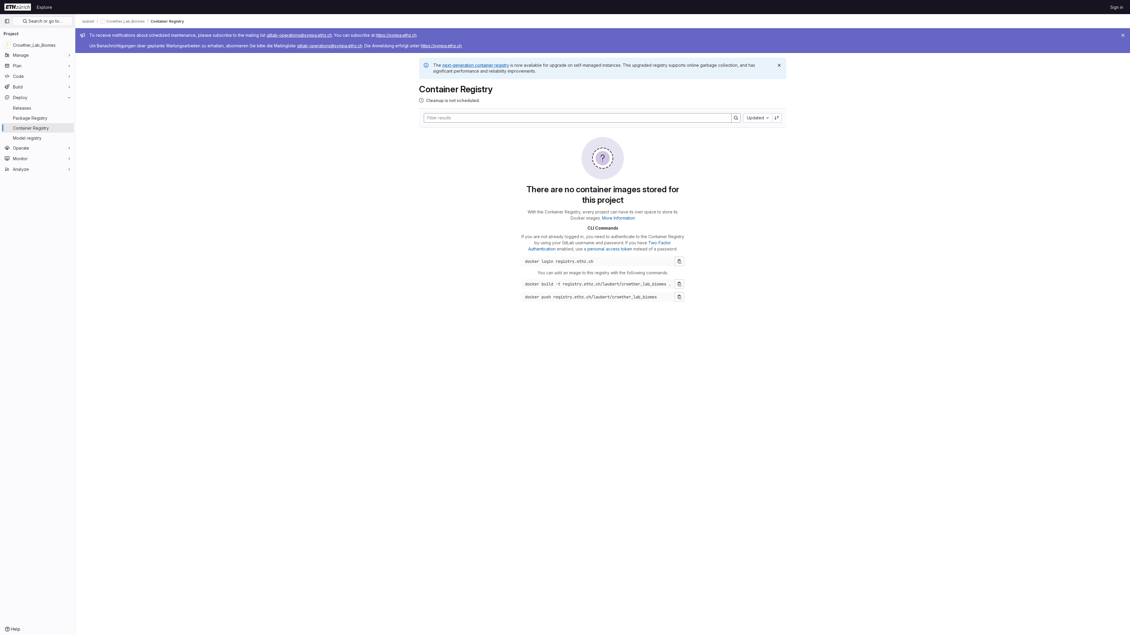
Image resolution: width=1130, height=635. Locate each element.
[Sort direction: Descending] (777, 118)
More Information (618, 217)
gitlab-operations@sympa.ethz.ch (299, 35)
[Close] (1122, 35)
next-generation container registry (475, 65)
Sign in (1116, 7)
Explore (44, 7)
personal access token (609, 248)
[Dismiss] (779, 65)
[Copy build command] (679, 284)
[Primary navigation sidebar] (7, 21)
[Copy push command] (679, 297)
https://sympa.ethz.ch (396, 35)
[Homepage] (17, 7)
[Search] (736, 118)
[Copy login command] (679, 261)
